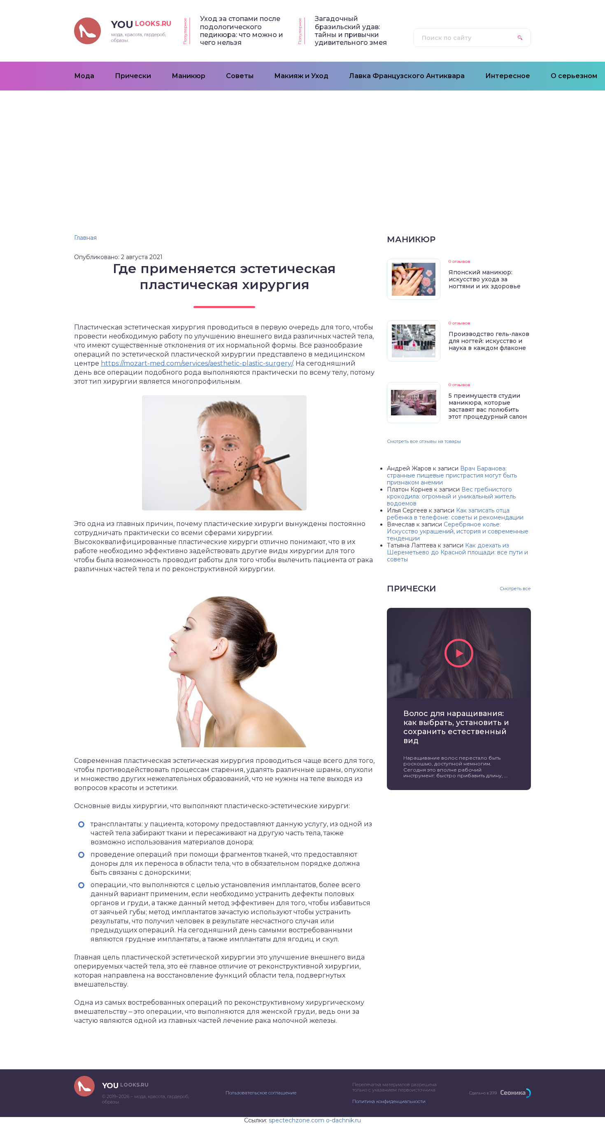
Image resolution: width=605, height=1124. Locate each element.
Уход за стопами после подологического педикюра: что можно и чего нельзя (241, 30)
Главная (85, 237)
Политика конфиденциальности (389, 1101)
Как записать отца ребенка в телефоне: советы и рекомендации (455, 514)
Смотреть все (515, 588)
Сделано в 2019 (483, 1093)
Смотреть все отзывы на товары (424, 441)
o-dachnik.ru (343, 1120)
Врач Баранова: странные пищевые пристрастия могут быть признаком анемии (452, 475)
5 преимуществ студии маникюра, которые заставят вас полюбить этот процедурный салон (488, 406)
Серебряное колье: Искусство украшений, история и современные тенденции (457, 531)
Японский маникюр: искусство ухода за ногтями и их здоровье (485, 279)
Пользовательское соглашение (261, 1093)
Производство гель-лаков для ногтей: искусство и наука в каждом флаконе (489, 341)
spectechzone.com (296, 1120)
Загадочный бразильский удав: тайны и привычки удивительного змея (351, 30)
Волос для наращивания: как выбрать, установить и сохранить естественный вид (456, 727)
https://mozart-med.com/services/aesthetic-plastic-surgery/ (197, 363)
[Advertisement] (302, 152)
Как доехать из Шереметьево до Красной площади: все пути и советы (457, 552)
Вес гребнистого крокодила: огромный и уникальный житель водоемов (451, 496)
